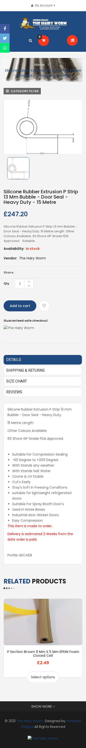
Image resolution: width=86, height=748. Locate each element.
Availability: (14, 248)
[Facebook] (5, 29)
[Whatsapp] (5, 48)
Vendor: (10, 258)
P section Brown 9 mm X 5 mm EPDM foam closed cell (43, 653)
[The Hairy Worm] (43, 738)
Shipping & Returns (25, 370)
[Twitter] (5, 38)
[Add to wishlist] (44, 305)
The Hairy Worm (32, 258)
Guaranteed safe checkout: (26, 321)
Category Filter (24, 91)
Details (13, 359)
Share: (9, 272)
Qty (6, 283)
